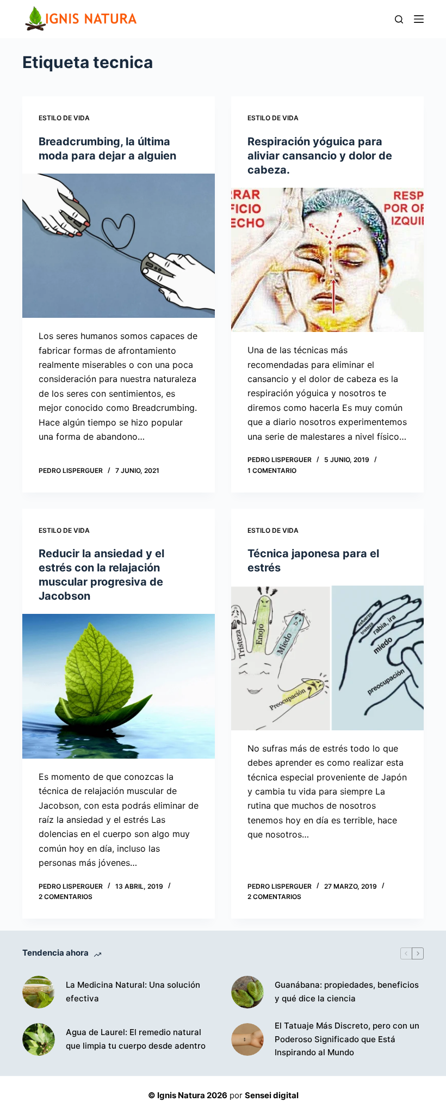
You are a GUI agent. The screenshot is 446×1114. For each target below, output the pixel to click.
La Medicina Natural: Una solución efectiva (133, 992)
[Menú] (419, 19)
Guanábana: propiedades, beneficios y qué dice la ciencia (347, 992)
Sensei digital (272, 1095)
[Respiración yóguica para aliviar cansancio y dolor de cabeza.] (327, 260)
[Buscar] (399, 19)
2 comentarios (65, 897)
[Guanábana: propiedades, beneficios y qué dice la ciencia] (247, 992)
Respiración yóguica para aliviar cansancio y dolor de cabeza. (319, 155)
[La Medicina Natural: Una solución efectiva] (38, 992)
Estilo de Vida (64, 118)
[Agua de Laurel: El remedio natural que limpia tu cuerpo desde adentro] (38, 1039)
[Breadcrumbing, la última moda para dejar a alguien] (118, 246)
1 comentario (271, 470)
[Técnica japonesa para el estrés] (327, 658)
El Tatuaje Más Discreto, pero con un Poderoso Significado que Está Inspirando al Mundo (347, 1039)
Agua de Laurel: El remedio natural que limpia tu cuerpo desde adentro (136, 1039)
